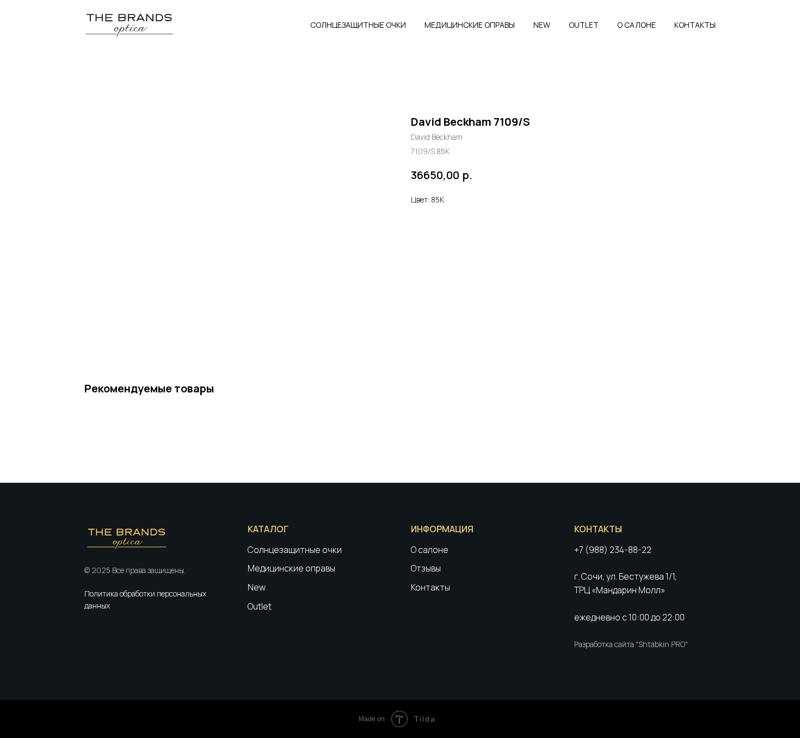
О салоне (429, 550)
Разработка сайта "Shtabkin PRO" (631, 644)
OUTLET (584, 25)
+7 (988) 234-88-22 (612, 550)
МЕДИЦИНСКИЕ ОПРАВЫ (469, 25)
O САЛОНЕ (636, 25)
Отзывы (426, 568)
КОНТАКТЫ (695, 25)
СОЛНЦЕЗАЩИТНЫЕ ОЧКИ (358, 25)
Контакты (430, 587)
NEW (541, 25)
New (257, 587)
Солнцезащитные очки (295, 550)
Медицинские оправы (291, 568)
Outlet (260, 606)
